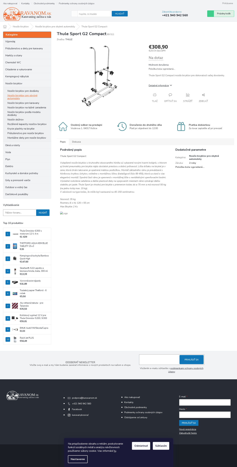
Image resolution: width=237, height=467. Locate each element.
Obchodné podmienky (44, 3)
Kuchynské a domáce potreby (21, 173)
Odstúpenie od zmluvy (135, 417)
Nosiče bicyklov (13, 83)
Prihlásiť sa (192, 359)
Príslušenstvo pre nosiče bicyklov (25, 133)
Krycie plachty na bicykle (21, 128)
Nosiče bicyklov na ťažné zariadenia (26, 107)
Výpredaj (10, 41)
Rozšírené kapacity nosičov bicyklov (27, 124)
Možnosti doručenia (159, 64)
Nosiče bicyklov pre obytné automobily (22, 97)
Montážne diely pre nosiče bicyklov (26, 137)
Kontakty (25, 3)
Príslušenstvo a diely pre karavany (24, 48)
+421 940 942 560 (81, 403)
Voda (8, 152)
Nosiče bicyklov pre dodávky (23, 91)
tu (115, 451)
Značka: (64, 39)
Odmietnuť (141, 446)
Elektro (9, 166)
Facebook (77, 409)
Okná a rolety (12, 145)
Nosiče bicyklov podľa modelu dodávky (24, 113)
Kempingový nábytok (17, 76)
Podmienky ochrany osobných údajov (76, 3)
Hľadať (119, 13)
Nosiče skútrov (15, 119)
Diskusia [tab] (76, 141)
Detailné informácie (159, 85)
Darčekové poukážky (16, 194)
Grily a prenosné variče (17, 180)
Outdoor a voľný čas (16, 187)
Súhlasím (161, 446)
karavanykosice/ (80, 415)
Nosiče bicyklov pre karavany (23, 103)
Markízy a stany (13, 55)
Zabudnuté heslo (188, 433)
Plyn (7, 159)
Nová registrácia (187, 429)
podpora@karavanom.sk (84, 397)
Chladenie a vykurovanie (18, 69)
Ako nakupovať (10, 3)
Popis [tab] (63, 141)
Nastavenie (78, 459)
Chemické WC (13, 62)
